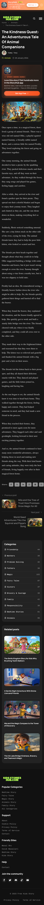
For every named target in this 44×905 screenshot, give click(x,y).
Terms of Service (10, 830)
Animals (14, 22)
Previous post (22, 501)
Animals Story (9, 802)
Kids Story (7, 855)
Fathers (11, 568)
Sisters (11, 587)
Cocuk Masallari (10, 849)
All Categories (9, 809)
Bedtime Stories (15, 612)
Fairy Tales (13, 581)
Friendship (12, 549)
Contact (6, 834)
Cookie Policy (9, 824)
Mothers (11, 556)
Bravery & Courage (16, 593)
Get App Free (20, 93)
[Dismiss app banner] (41, 5)
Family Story (8, 805)
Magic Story (8, 799)
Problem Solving (15, 562)
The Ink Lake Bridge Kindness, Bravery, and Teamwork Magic (20, 757)
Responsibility (14, 606)
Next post (21, 519)
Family (10, 599)
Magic (10, 574)
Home (4, 22)
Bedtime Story (9, 792)
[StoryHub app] (4, 5)
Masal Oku (7, 846)
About (4, 821)
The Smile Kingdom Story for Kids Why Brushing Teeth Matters (20, 659)
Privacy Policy (9, 827)
